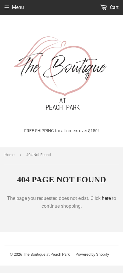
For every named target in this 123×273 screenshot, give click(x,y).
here (106, 198)
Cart (114, 7)
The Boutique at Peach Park (46, 254)
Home (9, 154)
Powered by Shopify (92, 254)
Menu (18, 7)
